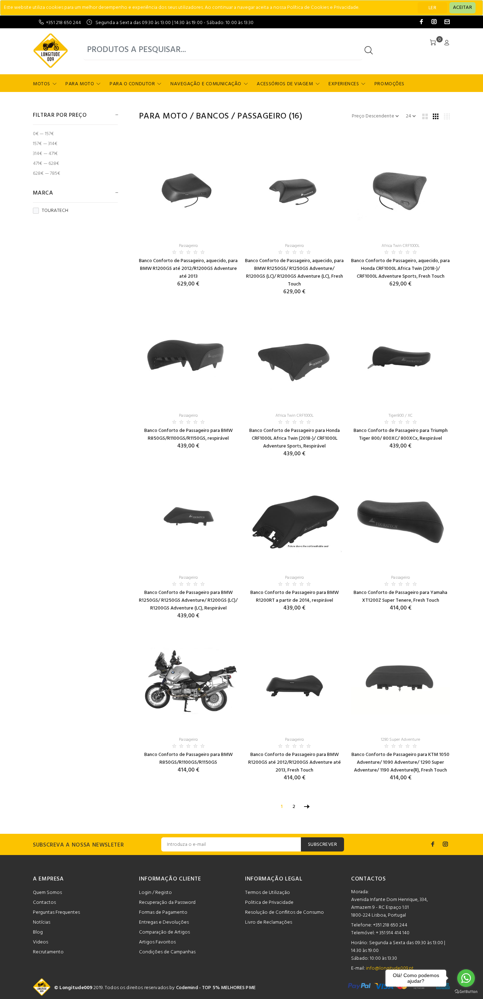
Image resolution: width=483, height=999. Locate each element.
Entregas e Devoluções (164, 922)
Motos (41, 84)
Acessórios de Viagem (285, 84)
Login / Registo (155, 893)
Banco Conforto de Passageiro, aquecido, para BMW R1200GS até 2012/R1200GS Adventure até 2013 (188, 269)
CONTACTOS (368, 879)
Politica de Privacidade (269, 903)
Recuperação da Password (167, 903)
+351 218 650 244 (63, 23)
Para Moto (79, 84)
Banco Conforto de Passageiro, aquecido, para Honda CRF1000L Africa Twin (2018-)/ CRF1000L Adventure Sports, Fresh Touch (400, 269)
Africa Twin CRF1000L (401, 245)
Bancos (212, 116)
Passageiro (262, 116)
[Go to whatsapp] (466, 978)
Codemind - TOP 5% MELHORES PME (216, 988)
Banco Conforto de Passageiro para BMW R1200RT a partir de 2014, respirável (294, 597)
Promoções (389, 84)
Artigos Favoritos (157, 942)
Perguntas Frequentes (56, 912)
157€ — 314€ (45, 144)
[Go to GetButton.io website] (466, 991)
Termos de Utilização (267, 893)
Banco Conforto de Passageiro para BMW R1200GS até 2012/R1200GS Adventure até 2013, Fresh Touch (294, 762)
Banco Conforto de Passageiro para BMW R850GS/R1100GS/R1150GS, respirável (188, 435)
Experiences (343, 84)
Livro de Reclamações (268, 922)
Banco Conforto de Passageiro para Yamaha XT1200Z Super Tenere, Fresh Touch (400, 597)
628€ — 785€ (46, 173)
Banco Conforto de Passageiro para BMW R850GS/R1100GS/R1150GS (188, 759)
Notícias (41, 922)
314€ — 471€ (45, 154)
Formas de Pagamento (163, 912)
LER (432, 8)
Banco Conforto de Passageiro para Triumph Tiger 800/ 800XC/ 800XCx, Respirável (401, 435)
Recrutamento (48, 952)
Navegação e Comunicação (206, 84)
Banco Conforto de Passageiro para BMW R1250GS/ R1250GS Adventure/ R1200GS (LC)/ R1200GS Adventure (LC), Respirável (188, 600)
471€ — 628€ (46, 164)
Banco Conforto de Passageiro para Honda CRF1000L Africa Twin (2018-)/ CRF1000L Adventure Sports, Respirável (294, 438)
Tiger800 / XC (401, 415)
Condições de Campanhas (167, 952)
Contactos (44, 903)
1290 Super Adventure (400, 739)
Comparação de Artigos (164, 932)
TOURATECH (55, 211)
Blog (38, 932)
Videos (40, 942)
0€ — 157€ (43, 134)
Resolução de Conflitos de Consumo (284, 912)
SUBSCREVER (322, 845)
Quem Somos (47, 893)
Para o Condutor (132, 84)
